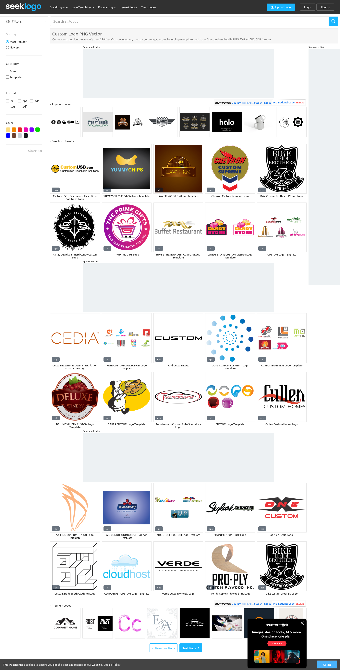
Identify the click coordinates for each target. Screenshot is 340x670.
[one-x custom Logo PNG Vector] (282, 508)
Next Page (189, 648)
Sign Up (325, 7)
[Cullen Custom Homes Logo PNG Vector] (282, 397)
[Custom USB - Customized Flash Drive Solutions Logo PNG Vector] (75, 169)
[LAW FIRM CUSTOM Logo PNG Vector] (178, 169)
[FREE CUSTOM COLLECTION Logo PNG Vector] (127, 338)
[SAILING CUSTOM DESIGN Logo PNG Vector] (75, 508)
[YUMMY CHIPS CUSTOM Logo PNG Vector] (127, 169)
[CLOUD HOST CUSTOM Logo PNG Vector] (127, 566)
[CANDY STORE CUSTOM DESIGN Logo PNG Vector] (230, 227)
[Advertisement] (324, 108)
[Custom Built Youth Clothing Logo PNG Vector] (75, 566)
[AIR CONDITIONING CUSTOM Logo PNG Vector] (127, 508)
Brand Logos (57, 7)
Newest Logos (128, 7)
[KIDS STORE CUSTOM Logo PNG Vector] (178, 508)
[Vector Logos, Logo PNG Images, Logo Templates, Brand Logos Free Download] (24, 7)
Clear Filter (35, 150)
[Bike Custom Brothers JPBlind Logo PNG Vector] (282, 169)
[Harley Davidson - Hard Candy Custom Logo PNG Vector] (75, 227)
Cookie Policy (111, 664)
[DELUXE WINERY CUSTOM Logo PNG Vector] (75, 397)
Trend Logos (148, 7)
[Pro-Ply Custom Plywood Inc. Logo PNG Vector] (230, 566)
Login (307, 7)
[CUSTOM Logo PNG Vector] (282, 227)
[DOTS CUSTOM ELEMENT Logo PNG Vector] (230, 338)
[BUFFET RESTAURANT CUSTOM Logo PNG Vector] (178, 227)
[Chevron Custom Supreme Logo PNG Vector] (230, 169)
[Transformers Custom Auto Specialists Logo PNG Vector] (178, 397)
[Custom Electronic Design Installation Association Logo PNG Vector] (75, 338)
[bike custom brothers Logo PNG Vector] (282, 566)
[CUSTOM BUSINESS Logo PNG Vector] (282, 338)
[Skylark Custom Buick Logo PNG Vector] (230, 508)
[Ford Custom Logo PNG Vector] (178, 338)
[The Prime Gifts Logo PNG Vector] (127, 227)
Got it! (327, 664)
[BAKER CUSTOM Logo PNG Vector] (127, 397)
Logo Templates (82, 7)
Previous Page (165, 648)
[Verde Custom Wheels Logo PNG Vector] (178, 566)
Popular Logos (107, 7)
